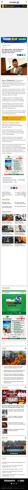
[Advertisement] (14, 23)
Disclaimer (23, 488)
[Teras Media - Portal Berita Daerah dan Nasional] (14, 2)
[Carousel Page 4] (15, 453)
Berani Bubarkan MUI (7, 177)
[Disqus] (14, 267)
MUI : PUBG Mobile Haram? (20, 206)
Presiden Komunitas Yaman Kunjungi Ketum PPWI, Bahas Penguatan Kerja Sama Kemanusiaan (20, 222)
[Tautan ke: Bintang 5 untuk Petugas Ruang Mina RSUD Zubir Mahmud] (4, 431)
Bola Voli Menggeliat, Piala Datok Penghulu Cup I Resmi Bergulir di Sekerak (15, 417)
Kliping (3, 55)
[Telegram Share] (22, 55)
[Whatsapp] (25, 55)
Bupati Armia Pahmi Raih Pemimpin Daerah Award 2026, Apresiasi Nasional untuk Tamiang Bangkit (16, 423)
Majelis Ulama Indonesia (8, 182)
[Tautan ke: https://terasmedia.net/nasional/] (25, 348)
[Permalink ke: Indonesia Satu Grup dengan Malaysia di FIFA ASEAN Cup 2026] (8, 239)
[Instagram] (16, 188)
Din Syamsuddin (21, 180)
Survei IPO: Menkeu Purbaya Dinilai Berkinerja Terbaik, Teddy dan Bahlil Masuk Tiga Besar (20, 245)
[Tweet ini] (20, 55)
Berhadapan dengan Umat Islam (9, 180)
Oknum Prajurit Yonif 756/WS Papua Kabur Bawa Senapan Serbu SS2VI (12, 466)
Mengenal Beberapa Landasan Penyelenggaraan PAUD (13, 462)
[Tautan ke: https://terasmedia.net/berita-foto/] (25, 438)
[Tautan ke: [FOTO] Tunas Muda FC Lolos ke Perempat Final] (14, 447)
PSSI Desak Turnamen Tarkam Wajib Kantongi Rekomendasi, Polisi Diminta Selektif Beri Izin (20, 234)
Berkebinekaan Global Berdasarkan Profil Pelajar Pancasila (12, 472)
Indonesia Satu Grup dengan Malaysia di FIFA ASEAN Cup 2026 (7, 245)
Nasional (4, 47)
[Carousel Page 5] (17, 453)
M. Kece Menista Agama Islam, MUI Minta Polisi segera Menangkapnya (7, 207)
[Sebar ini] (18, 55)
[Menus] (2, 1)
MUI (15, 182)
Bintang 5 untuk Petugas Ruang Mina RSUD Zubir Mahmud (16, 430)
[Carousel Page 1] (11, 453)
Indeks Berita (16, 488)
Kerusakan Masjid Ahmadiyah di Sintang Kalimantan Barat (6, 203)
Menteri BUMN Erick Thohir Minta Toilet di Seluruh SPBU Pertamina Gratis (7, 194)
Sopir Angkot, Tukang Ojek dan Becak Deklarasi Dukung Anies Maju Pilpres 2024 (20, 194)
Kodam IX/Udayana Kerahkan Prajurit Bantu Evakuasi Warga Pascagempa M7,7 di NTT (7, 222)
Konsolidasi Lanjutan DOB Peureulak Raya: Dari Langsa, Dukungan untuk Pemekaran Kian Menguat (16, 410)
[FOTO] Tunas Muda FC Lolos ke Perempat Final (13, 451)
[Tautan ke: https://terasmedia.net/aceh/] (25, 387)
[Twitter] (14, 188)
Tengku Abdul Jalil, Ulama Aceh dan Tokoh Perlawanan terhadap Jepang (13, 475)
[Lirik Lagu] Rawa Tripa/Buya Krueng (9, 469)
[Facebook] (11, 188)
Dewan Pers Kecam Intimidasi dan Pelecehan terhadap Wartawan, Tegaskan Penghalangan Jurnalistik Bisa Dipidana (7, 234)
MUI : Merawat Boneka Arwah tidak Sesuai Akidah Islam (20, 203)
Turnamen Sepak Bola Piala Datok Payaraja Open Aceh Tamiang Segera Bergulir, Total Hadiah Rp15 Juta (13, 406)
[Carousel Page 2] (12, 453)
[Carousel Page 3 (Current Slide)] (14, 453)
